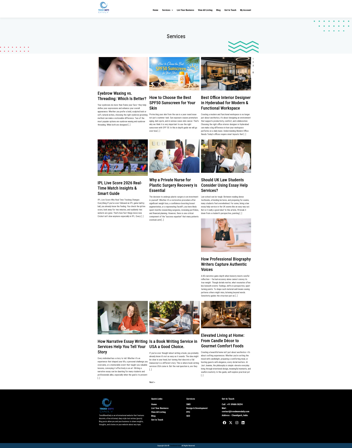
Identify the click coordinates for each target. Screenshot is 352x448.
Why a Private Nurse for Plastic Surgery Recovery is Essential (173, 185)
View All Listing (205, 10)
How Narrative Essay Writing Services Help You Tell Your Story (123, 347)
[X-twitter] (230, 422)
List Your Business (185, 10)
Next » (152, 382)
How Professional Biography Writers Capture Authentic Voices (226, 264)
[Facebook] (224, 422)
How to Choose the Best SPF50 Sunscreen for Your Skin (172, 103)
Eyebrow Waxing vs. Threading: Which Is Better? (122, 96)
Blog (218, 10)
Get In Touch (230, 10)
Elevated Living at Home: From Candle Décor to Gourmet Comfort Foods (222, 340)
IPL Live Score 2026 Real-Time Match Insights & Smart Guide (120, 188)
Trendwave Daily (175, 446)
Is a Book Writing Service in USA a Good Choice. (173, 344)
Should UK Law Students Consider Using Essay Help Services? (224, 185)
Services (166, 10)
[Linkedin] (243, 422)
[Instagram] (237, 422)
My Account (245, 10)
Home (155, 10)
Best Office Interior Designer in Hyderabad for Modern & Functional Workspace (226, 103)
